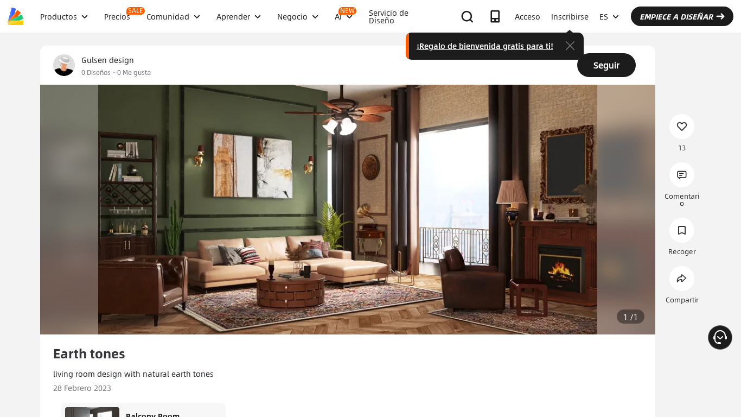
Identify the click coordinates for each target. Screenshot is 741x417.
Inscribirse (570, 16)
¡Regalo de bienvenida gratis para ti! (485, 45)
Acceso (527, 16)
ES (603, 16)
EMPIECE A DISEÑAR (676, 16)
